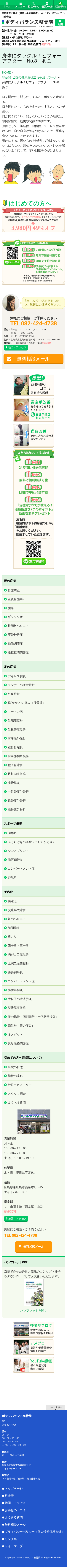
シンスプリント (18, 850)
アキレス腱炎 (17, 676)
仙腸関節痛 (15, 643)
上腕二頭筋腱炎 (18, 963)
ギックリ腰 (15, 616)
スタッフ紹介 (17, 1093)
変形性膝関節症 (18, 1043)
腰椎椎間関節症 (18, 652)
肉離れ (12, 833)
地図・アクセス (17, 347)
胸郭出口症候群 (18, 954)
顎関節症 (14, 927)
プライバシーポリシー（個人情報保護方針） (34, 1531)
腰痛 (11, 608)
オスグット (15, 1034)
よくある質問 (17, 1102)
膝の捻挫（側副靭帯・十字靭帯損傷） (33, 1016)
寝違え (12, 901)
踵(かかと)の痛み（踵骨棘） (26, 702)
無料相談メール (33, 358)
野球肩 (12, 877)
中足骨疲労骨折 (18, 791)
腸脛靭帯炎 (15, 859)
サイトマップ (14, 1546)
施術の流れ (15, 1075)
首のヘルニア (17, 918)
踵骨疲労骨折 (17, 800)
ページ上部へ (55, 1407)
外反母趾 (14, 694)
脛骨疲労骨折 (17, 809)
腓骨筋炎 (14, 782)
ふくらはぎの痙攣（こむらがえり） (31, 842)
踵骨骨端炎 (15, 747)
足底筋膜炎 (15, 720)
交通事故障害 (17, 910)
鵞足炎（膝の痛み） (21, 1025)
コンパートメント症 (21, 868)
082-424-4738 (39, 323)
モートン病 (15, 711)
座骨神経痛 (15, 634)
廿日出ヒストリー (20, 1084)
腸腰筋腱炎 (15, 990)
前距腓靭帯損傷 (18, 756)
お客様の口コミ (15, 1510)
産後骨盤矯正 (17, 599)
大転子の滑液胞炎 (20, 999)
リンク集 (11, 1539)
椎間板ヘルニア (18, 625)
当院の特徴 (15, 1067)
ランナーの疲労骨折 (21, 685)
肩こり (12, 936)
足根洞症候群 (17, 773)
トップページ (14, 1488)
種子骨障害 (15, 765)
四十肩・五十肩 (18, 945)
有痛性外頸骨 (17, 738)
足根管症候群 (17, 729)
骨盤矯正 (14, 590)
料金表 (9, 1495)
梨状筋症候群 (17, 1007)
